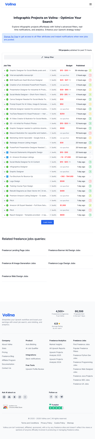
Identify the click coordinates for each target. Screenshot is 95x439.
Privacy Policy (46, 423)
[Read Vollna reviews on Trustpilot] (56, 406)
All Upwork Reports (57, 348)
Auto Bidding (31, 344)
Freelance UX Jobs (81, 384)
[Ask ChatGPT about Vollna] (4, 397)
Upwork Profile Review (35, 369)
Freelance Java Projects (83, 376)
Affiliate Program (8, 360)
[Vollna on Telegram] (61, 397)
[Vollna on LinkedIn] (56, 397)
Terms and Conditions (30, 423)
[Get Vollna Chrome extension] (13, 406)
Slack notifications (33, 359)
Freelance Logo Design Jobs (61, 263)
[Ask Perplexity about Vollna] (25, 397)
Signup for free (11, 36)
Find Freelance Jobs (81, 344)
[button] (90, 4)
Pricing (5, 352)
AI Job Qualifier (32, 348)
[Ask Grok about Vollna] (20, 397)
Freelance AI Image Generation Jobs (19, 263)
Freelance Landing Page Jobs (16, 250)
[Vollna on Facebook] (51, 397)
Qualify (54, 70)
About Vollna (7, 344)
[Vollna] (25, 315)
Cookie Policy (59, 423)
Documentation (8, 364)
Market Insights (55, 344)
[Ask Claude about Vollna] (9, 397)
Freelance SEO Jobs (81, 380)
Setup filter (49, 57)
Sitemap (70, 423)
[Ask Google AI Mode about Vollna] (14, 397)
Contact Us (6, 368)
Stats (4, 348)
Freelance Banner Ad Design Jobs (64, 250)
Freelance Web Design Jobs (15, 276)
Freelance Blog (8, 356)
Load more (47, 222)
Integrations (31, 355)
